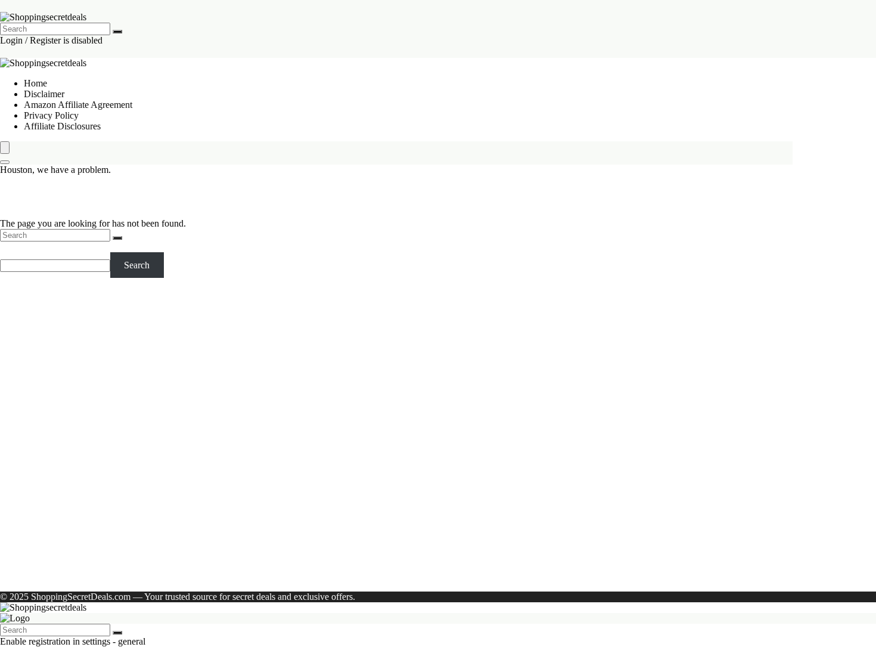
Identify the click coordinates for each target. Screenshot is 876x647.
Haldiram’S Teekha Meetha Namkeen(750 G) (76, 438)
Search (13, 247)
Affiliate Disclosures (62, 126)
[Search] (117, 31)
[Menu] (5, 147)
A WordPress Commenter (72, 566)
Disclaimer (44, 94)
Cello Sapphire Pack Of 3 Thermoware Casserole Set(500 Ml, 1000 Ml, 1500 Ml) (97, 336)
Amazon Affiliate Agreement (78, 105)
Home (35, 83)
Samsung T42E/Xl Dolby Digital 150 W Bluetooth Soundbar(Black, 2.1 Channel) (101, 363)
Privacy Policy (51, 115)
